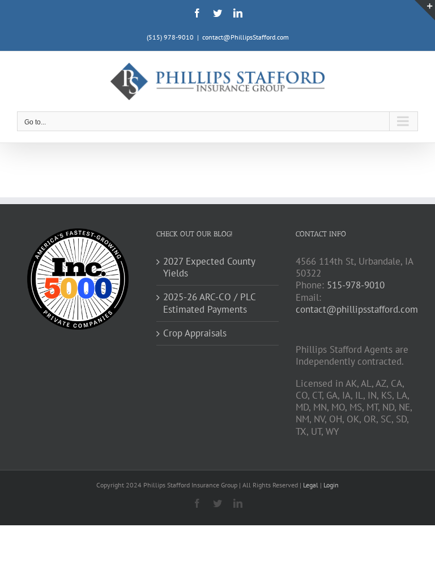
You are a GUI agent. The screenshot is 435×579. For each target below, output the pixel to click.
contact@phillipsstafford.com (357, 309)
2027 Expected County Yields (209, 267)
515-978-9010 (356, 285)
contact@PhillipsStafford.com (245, 37)
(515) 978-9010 (170, 37)
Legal (311, 485)
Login (331, 485)
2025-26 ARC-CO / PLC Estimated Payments (209, 303)
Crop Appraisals (195, 333)
